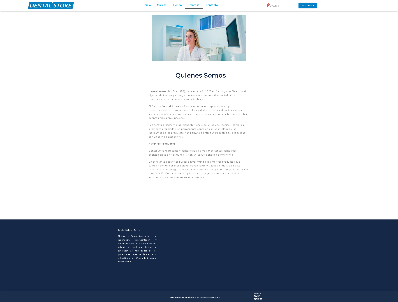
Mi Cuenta (308, 5)
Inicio (147, 5)
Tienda (177, 5)
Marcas (162, 5)
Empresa (193, 5)
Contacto (212, 5)
